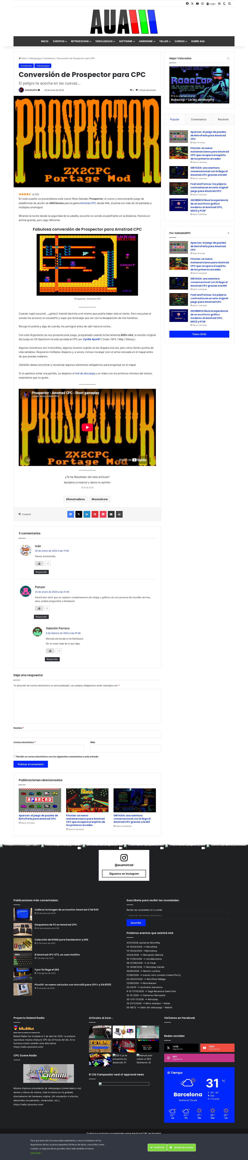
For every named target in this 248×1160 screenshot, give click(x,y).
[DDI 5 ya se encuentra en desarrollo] (124, 1060)
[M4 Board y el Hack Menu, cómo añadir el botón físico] (100, 1032)
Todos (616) (199, 334)
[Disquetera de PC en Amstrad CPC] (22, 929)
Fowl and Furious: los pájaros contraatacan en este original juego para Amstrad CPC (209, 187)
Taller (163, 41)
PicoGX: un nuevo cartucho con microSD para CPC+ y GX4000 (73, 984)
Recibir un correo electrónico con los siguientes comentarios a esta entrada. (57, 756)
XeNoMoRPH (31, 90)
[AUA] (124, 22)
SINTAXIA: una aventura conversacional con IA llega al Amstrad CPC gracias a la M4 (132, 819)
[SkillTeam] (148, 1046)
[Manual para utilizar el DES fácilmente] (148, 1060)
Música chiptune (22, 1088)
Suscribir (136, 922)
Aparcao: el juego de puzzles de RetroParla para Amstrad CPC (38, 817)
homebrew (49, 58)
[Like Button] (39, 563)
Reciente (223, 119)
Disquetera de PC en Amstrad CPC (56, 924)
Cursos (180, 41)
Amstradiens (76, 499)
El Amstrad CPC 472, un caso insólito (57, 954)
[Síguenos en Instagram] (124, 859)
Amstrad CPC (88, 203)
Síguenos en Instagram (124, 873)
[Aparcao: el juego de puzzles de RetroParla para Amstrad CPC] (40, 800)
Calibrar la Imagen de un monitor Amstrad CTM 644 (67, 909)
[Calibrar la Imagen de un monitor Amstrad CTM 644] (22, 914)
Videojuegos (104, 41)
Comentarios (198, 119)
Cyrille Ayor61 (91, 339)
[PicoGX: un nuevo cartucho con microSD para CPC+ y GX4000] (22, 989)
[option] (199, 84)
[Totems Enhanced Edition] (100, 1046)
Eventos (58, 41)
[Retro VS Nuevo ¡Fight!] (124, 1032)
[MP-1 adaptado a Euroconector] (148, 1032)
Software (125, 41)
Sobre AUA (198, 41)
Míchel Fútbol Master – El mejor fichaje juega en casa (195, 97)
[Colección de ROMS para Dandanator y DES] (22, 944)
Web (92, 742)
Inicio (44, 41)
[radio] (82, 488)
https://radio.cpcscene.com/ (28, 1104)
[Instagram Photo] (20, 865)
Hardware (146, 41)
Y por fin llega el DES (47, 969)
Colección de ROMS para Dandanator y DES (61, 939)
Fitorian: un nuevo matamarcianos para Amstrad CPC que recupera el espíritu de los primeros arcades (85, 820)
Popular (174, 119)
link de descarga (85, 373)
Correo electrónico (24, 742)
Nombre (18, 728)
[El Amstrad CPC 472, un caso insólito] (22, 959)
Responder (41, 572)
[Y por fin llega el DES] (22, 974)
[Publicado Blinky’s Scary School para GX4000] (100, 1060)
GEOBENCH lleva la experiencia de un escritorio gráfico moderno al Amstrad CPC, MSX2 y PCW (209, 205)
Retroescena (80, 41)
